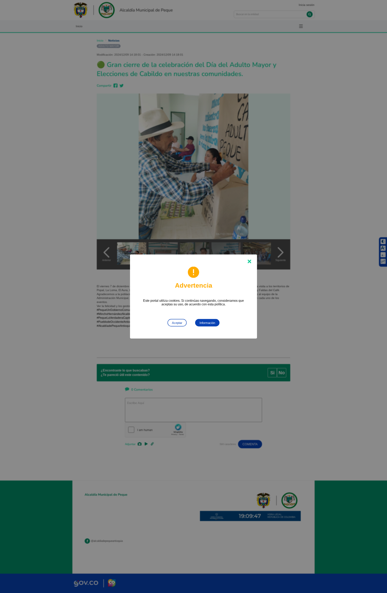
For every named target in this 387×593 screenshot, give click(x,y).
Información (207, 323)
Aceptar (177, 323)
